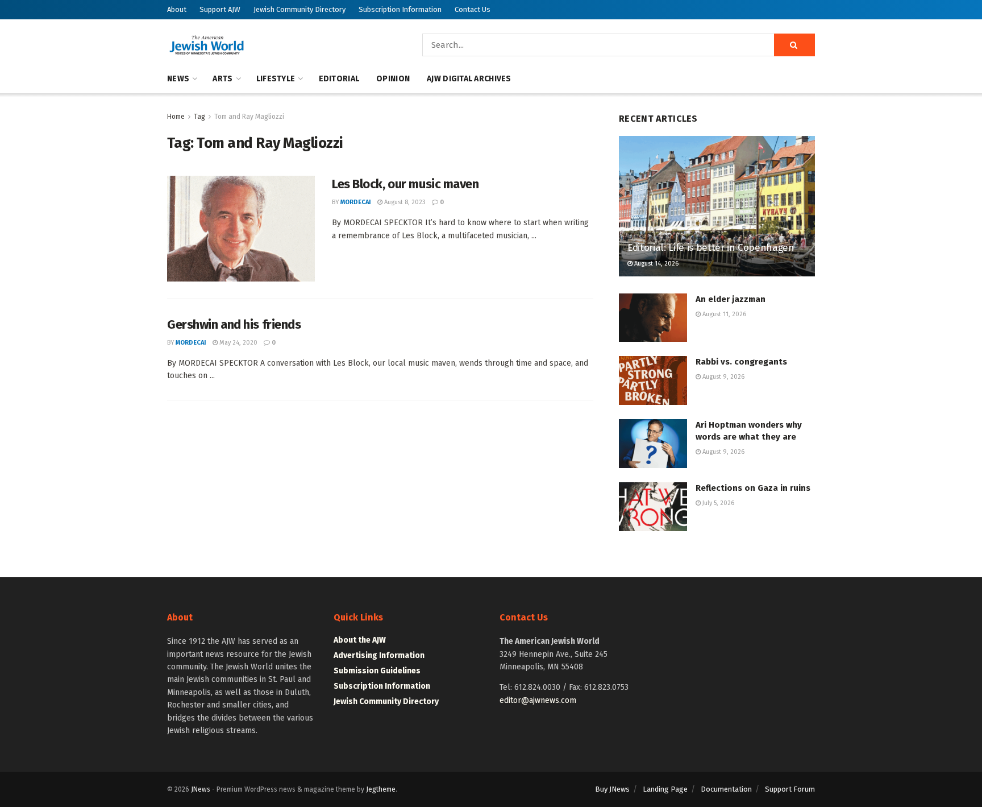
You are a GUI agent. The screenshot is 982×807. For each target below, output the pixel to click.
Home (176, 117)
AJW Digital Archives (469, 79)
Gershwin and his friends (234, 324)
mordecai (355, 202)
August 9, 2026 (722, 376)
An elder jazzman (730, 299)
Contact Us (472, 9)
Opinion (393, 79)
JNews (200, 789)
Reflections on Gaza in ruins (753, 488)
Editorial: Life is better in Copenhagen (710, 248)
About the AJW (360, 640)
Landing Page (665, 789)
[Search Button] (794, 45)
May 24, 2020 (237, 342)
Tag (199, 117)
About (176, 9)
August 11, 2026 (723, 314)
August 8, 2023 (404, 202)
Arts (222, 79)
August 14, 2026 (656, 263)
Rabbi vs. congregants (741, 362)
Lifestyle (276, 79)
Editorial (339, 79)
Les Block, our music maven (405, 184)
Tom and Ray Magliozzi (249, 117)
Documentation (726, 789)
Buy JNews (612, 789)
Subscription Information (400, 9)
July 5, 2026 (717, 503)
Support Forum (790, 789)
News (178, 79)
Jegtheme (381, 789)
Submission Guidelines (377, 671)
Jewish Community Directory (299, 9)
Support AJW (219, 9)
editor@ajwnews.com (538, 700)
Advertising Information (379, 655)
